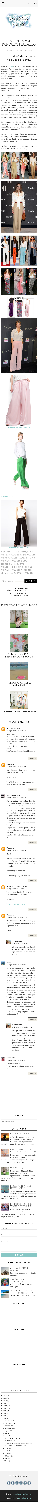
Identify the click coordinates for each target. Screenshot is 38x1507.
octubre (8, 1426)
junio (7, 1436)
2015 (5, 1413)
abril (7, 1451)
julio (6, 1433)
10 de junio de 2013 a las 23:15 (17, 766)
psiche (9, 962)
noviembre (9, 1423)
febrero (8, 1456)
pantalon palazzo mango (21, 558)
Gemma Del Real (13, 728)
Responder (32, 758)
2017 (5, 1408)
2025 (5, 1395)
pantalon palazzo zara (13, 561)
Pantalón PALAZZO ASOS (19, 548)
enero (7, 1458)
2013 (5, 1418)
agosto (7, 1431)
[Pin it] (35, 581)
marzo (7, 1453)
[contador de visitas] (19, 1484)
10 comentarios (8, 581)
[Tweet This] (26, 581)
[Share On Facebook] (29, 581)
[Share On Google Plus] (32, 581)
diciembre (8, 1421)
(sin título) (16, 1168)
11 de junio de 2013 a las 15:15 (16, 889)
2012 (5, 1461)
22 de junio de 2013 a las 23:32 (22, 943)
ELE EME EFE (17, 941)
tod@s (10, 66)
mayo (7, 1448)
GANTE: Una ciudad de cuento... (15, 1441)
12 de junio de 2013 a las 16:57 (17, 917)
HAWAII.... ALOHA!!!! (19, 1134)
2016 (5, 1411)
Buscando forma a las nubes (22, 1494)
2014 (5, 1416)
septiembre (9, 1428)
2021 (5, 1398)
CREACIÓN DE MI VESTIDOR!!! (15, 1446)
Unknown (10, 764)
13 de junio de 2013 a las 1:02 (16, 965)
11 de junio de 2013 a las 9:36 (16, 797)
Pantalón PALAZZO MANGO (19, 428)
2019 (5, 1403)
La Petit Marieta (13, 795)
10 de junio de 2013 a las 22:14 (17, 731)
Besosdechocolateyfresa (17, 886)
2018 (5, 1406)
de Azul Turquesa (24, 1498)
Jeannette (11, 1058)
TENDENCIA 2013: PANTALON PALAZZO (19, 1443)
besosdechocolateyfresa (16, 904)
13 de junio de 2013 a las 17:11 (16, 1060)
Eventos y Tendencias (14, 552)
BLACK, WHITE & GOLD (13, 1438)
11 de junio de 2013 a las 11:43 (16, 850)
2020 (5, 1401)
